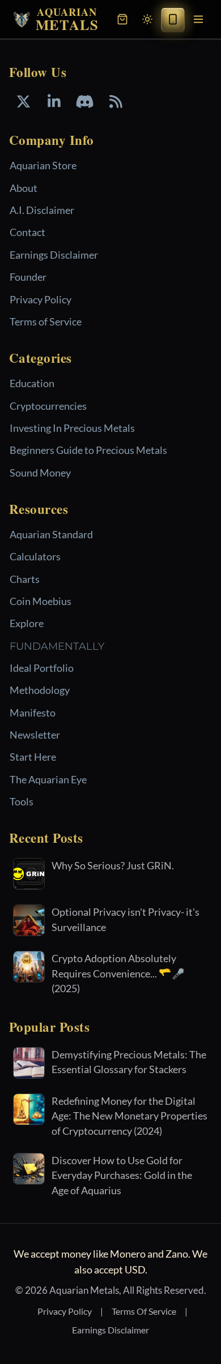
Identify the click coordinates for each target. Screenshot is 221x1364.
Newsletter (35, 734)
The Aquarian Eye (48, 779)
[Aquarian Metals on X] (23, 101)
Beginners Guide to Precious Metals (88, 450)
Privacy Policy (40, 299)
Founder (28, 277)
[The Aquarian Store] (122, 19)
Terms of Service (46, 321)
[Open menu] (198, 19)
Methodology (40, 690)
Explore (27, 623)
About (23, 188)
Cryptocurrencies (48, 406)
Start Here (33, 756)
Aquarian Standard (51, 534)
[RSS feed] (115, 101)
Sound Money (40, 472)
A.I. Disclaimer (42, 210)
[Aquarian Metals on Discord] (85, 101)
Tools (21, 801)
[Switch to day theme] (147, 19)
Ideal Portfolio (42, 668)
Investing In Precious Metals (72, 428)
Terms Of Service (144, 1311)
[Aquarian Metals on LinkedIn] (54, 101)
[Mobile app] (173, 19)
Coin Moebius (40, 601)
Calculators (35, 556)
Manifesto (33, 712)
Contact (27, 232)
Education (32, 383)
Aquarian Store (43, 165)
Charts (25, 579)
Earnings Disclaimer (54, 254)
